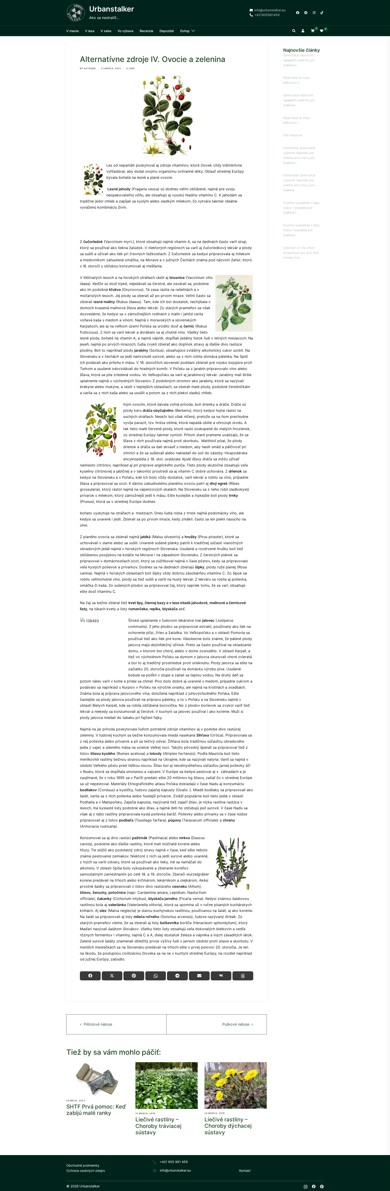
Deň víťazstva (292, 135)
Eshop (185, 31)
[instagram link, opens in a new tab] (314, 12)
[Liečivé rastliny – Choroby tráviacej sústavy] (166, 1085)
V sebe (106, 31)
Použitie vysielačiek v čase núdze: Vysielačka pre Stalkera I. (301, 230)
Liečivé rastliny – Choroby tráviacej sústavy (158, 1126)
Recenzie (146, 31)
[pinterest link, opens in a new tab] (305, 12)
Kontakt (245, 1170)
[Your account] (303, 31)
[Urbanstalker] (76, 12)
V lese (89, 31)
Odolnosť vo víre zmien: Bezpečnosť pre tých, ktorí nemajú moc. (301, 252)
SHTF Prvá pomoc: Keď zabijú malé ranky (96, 1109)
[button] (294, 31)
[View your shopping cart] (312, 31)
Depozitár (167, 31)
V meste (72, 31)
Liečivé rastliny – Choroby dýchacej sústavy (228, 1126)
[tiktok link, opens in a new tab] (322, 12)
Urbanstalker (111, 9)
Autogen (90, 68)
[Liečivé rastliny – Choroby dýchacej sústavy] (235, 1085)
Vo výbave (125, 31)
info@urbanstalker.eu (175, 1170)
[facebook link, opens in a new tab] (297, 12)
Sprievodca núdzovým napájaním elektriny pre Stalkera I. (299, 100)
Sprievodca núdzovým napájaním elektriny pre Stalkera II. (299, 60)
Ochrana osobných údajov (85, 1170)
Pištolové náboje (98, 1024)
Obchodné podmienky (82, 1165)
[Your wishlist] (322, 31)
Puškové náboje (235, 1024)
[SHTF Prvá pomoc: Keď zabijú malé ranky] (97, 1079)
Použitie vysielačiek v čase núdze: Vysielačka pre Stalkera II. (301, 207)
